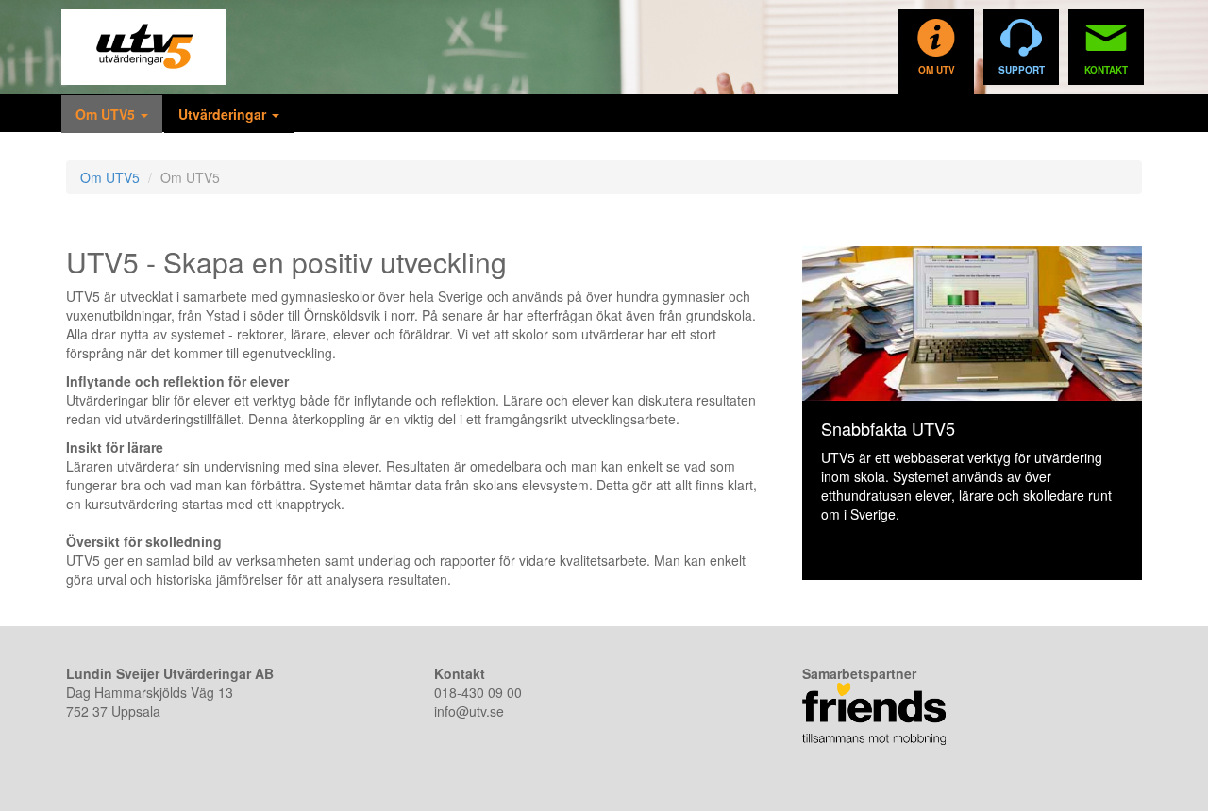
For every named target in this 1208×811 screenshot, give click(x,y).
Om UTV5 (107, 114)
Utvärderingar (224, 114)
